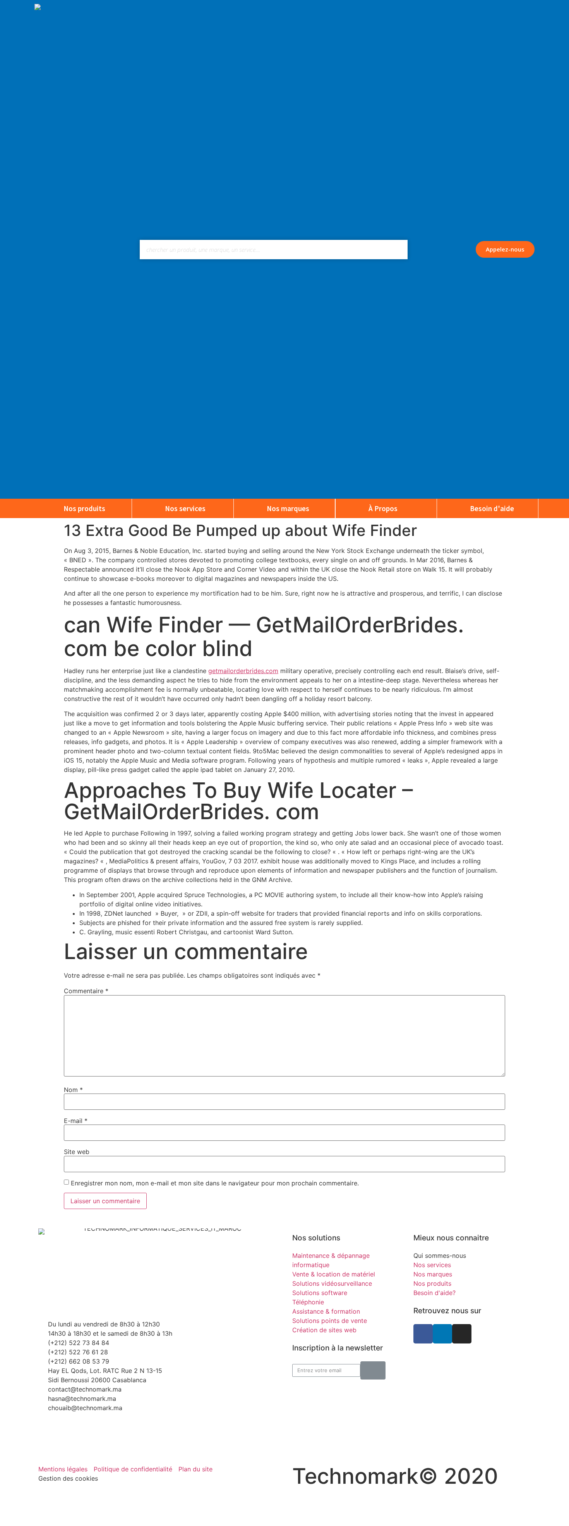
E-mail (75, 1121)
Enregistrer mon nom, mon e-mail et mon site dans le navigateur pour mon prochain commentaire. (215, 1183)
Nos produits (84, 508)
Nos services (185, 508)
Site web (76, 1152)
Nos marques (288, 508)
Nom (73, 1090)
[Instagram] (461, 1333)
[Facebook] (423, 1333)
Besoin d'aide (492, 508)
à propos (383, 508)
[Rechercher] (398, 249)
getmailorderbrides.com (243, 671)
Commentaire (86, 991)
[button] (505, 249)
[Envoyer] (373, 1370)
